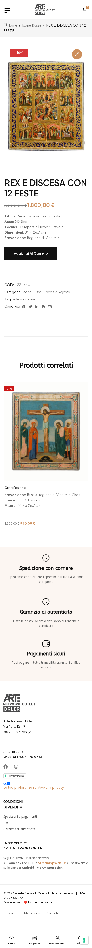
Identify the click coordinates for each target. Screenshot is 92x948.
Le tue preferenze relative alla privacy (33, 787)
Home (12, 25)
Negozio (34, 943)
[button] (77, 54)
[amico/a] (50, 306)
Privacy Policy (16, 775)
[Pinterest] (43, 306)
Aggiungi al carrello (31, 253)
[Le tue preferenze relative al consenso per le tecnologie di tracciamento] (84, 940)
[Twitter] (30, 306)
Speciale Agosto (57, 292)
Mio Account (57, 943)
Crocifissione (15, 488)
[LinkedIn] (37, 306)
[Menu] (7, 10)
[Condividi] (24, 306)
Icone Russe (31, 25)
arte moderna (24, 299)
